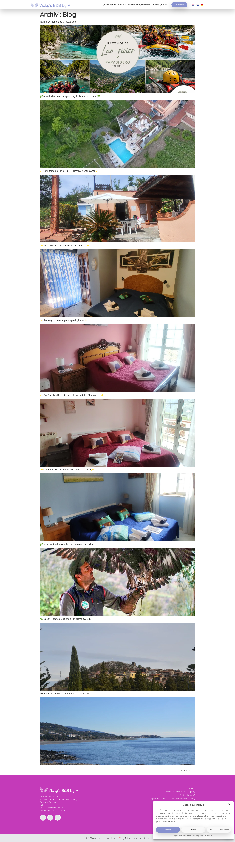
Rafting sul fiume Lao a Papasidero (58, 21)
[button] (229, 804)
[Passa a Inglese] (193, 4)
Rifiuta (193, 830)
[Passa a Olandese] (197, 4)
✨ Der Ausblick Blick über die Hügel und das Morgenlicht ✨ (72, 395)
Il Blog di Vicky (160, 4)
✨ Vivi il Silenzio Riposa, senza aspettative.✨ (64, 245)
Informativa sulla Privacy (202, 836)
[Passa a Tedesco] (202, 4)
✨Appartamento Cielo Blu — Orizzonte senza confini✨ (69, 171)
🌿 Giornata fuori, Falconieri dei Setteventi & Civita (66, 544)
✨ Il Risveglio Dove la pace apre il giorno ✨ (63, 320)
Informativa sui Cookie (182, 836)
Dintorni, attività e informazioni (134, 4)
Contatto (179, 4)
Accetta (168, 830)
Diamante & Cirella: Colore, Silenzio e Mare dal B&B (67, 693)
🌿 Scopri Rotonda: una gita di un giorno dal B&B (66, 619)
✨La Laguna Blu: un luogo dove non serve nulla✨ (67, 469)
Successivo (187, 770)
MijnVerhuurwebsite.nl (137, 838)
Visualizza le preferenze (219, 830)
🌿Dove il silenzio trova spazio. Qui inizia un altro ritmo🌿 (70, 96)
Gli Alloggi (108, 4)
